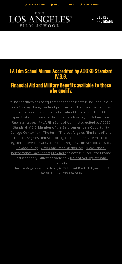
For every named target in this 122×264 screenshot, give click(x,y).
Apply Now (91, 4)
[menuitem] (35, 4)
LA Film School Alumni (60, 122)
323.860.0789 (36, 4)
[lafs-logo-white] (50, 19)
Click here (58, 153)
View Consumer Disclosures (62, 148)
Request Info (64, 4)
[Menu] (105, 19)
